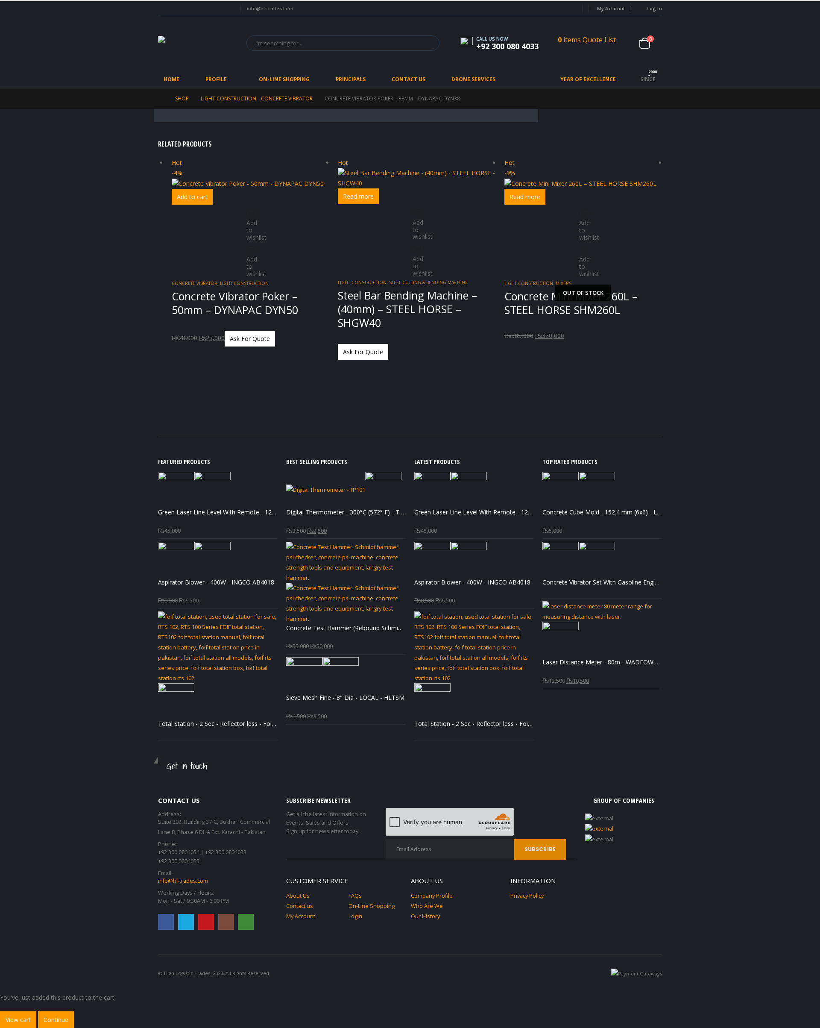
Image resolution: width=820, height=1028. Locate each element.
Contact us (299, 906)
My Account (611, 8)
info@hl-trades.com (183, 880)
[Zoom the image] (623, 829)
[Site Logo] (196, 43)
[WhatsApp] (225, 8)
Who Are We (427, 906)
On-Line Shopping (284, 79)
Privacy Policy (527, 895)
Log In (654, 8)
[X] (178, 8)
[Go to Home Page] (160, 99)
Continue (56, 1020)
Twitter (186, 922)
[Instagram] (210, 8)
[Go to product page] (218, 490)
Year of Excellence (588, 79)
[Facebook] (163, 8)
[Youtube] (194, 8)
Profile (216, 79)
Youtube (206, 922)
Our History (425, 916)
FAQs (355, 895)
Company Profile (432, 895)
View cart (18, 1020)
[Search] (427, 43)
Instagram (226, 922)
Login (355, 916)
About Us (298, 895)
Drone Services (473, 79)
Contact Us (408, 79)
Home (171, 79)
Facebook (166, 922)
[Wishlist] (628, 43)
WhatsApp (246, 922)
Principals (351, 79)
